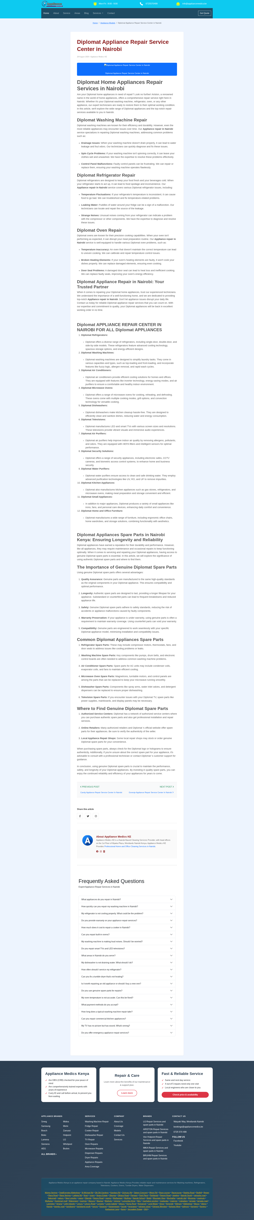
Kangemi (194, 1206)
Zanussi (67, 1130)
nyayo (92, 1195)
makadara (183, 1201)
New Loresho (70, 1198)
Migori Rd (153, 1193)
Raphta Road (188, 1193)
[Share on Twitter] (88, 816)
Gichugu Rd (127, 1193)
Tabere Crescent (141, 1193)
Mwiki (149, 1198)
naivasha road (200, 1195)
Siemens (45, 1144)
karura (95, 1206)
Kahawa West (174, 1206)
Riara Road (53, 1195)
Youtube (177, 1145)
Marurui (92, 1201)
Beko (43, 1135)
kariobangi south (84, 1206)
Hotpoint (67, 1135)
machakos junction (150, 1201)
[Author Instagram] (101, 851)
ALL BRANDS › (49, 1154)
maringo (83, 1201)
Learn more (127, 1093)
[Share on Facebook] (80, 816)
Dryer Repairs (91, 1157)
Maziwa (100, 1201)
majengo (173, 1201)
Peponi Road (165, 1195)
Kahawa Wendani (159, 1206)
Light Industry (69, 1204)
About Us (118, 1121)
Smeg (44, 1121)
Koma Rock (131, 1204)
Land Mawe (153, 1204)
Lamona (45, 1139)
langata (192, 1201)
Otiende (88, 1198)
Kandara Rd (115, 1193)
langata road (202, 1201)
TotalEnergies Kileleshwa (69, 1193)
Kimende (169, 1204)
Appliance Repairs (93, 1162)
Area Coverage (92, 1166)
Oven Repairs (91, 1144)
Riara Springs (65, 1195)
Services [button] (97, 13)
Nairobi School (139, 1198)
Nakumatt (52, 1198)
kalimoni (185, 1206)
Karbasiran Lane (112, 1209)
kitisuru (122, 1204)
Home (46, 13)
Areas (77, 13)
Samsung (45, 1126)
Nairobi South (186, 1195)
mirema (117, 1201)
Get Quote (204, 13)
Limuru (80, 1204)
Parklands (154, 1195)
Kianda (49, 1206)
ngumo (108, 1198)
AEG (43, 1148)
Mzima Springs (51, 1193)
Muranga (192, 1198)
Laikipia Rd (77, 1195)
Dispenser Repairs (94, 1153)
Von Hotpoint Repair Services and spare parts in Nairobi (156, 1140)
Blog (86, 13)
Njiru (139, 1201)
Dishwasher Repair (94, 1135)
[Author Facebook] (97, 851)
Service (66, 13)
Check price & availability (185, 1095)
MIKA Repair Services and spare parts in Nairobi (155, 1149)
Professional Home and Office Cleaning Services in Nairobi (129, 846)
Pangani (134, 1195)
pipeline (176, 1195)
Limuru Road (90, 1204)
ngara (80, 1198)
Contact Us (119, 1135)
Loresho (100, 1204)
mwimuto (201, 1198)
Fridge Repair (91, 1126)
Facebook (178, 1141)
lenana (59, 1204)
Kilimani (178, 1204)
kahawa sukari (145, 1206)
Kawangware (114, 1206)
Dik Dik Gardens (102, 1193)
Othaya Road (123, 1195)
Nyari (86, 1195)
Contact (111, 13)
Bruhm (66, 1148)
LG (64, 1139)
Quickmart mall (61, 1201)
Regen (206, 1193)
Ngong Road (98, 1198)
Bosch (44, 1130)
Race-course (164, 1193)
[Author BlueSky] (104, 851)
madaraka (164, 1201)
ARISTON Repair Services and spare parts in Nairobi (155, 1131)
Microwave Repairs (94, 1148)
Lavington (51, 1204)
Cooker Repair (92, 1130)
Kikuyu (196, 1204)
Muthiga (127, 1198)
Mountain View (159, 1198)
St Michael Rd (87, 1193)
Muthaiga (49, 1201)
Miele (65, 1126)
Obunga (112, 1195)
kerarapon (132, 1206)
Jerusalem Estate (135, 1209)
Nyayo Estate (102, 1195)
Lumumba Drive (128, 1201)
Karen (123, 1209)
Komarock (142, 1204)
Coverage (118, 1126)
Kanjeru (203, 1206)
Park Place (143, 1195)
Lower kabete (111, 1204)
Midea (66, 1121)
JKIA (146, 1209)
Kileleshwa (187, 1204)
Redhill (199, 1193)
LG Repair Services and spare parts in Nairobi (154, 1123)
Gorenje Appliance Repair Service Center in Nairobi (150, 792)
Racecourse (177, 1193)
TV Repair (90, 1139)
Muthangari (118, 1198)
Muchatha (171, 1198)
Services (118, 1139)
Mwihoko (108, 1201)
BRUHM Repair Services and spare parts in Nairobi (155, 1157)
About (56, 13)
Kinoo (162, 1204)
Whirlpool (67, 1144)
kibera (203, 1204)
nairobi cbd (181, 1198)
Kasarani (103, 1206)
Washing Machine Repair (97, 1121)
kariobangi (70, 1206)
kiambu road (59, 1206)
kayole (124, 1206)
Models (117, 1130)
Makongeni (73, 1201)
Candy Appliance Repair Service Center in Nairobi (101, 792)
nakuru (61, 1198)
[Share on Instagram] (96, 816)
